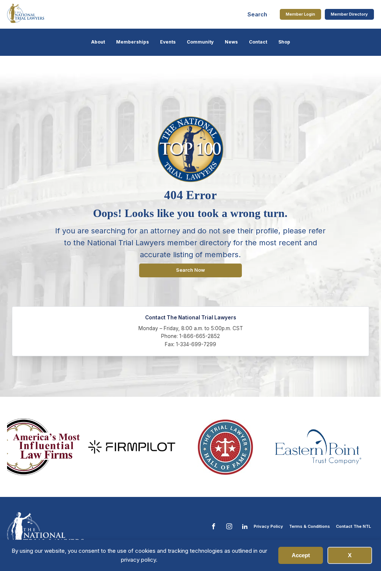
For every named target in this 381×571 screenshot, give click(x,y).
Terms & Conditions (309, 526)
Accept (301, 555)
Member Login (300, 14)
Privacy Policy (268, 526)
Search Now (190, 270)
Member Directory (349, 14)
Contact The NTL (353, 526)
